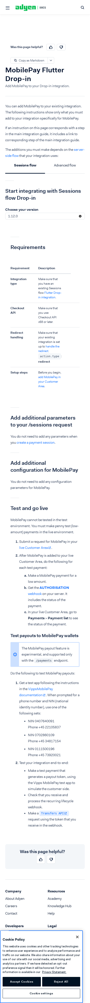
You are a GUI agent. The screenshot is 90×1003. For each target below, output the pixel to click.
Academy (55, 898)
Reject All (61, 981)
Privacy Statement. (54, 972)
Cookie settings (41, 993)
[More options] (51, 60)
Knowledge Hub (59, 906)
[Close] (77, 937)
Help (51, 913)
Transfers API (52, 813)
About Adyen (14, 898)
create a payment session (36, 442)
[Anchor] (2, 191)
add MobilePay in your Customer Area (49, 381)
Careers (11, 906)
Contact (11, 913)
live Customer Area (33, 547)
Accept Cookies (21, 981)
